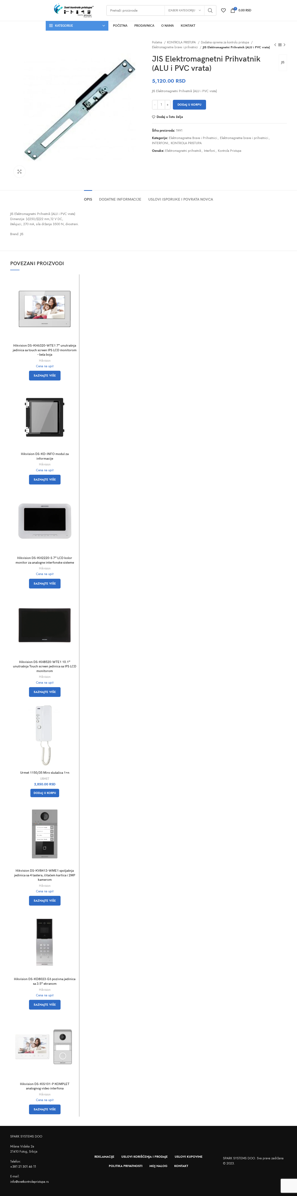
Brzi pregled (73, 284)
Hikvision (45, 360)
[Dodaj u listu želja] (73, 294)
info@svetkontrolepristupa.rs (29, 1182)
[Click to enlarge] (19, 171)
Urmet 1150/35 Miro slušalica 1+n (44, 773)
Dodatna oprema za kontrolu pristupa (225, 42)
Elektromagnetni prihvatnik (183, 151)
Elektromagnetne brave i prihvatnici (175, 47)
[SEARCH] (210, 10)
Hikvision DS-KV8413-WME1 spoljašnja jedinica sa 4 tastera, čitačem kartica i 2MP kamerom (44, 875)
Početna (157, 42)
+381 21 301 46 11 (23, 1166)
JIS (282, 62)
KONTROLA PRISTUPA (182, 42)
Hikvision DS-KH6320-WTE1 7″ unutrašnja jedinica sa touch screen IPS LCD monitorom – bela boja (45, 350)
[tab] (88, 197)
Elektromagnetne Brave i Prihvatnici (193, 138)
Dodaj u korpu (189, 105)
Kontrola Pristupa (229, 151)
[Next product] (284, 44)
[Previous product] (275, 44)
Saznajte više (45, 376)
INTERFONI (160, 143)
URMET (44, 779)
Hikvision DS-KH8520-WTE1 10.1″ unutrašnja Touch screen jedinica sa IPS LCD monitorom (44, 666)
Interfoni (209, 151)
